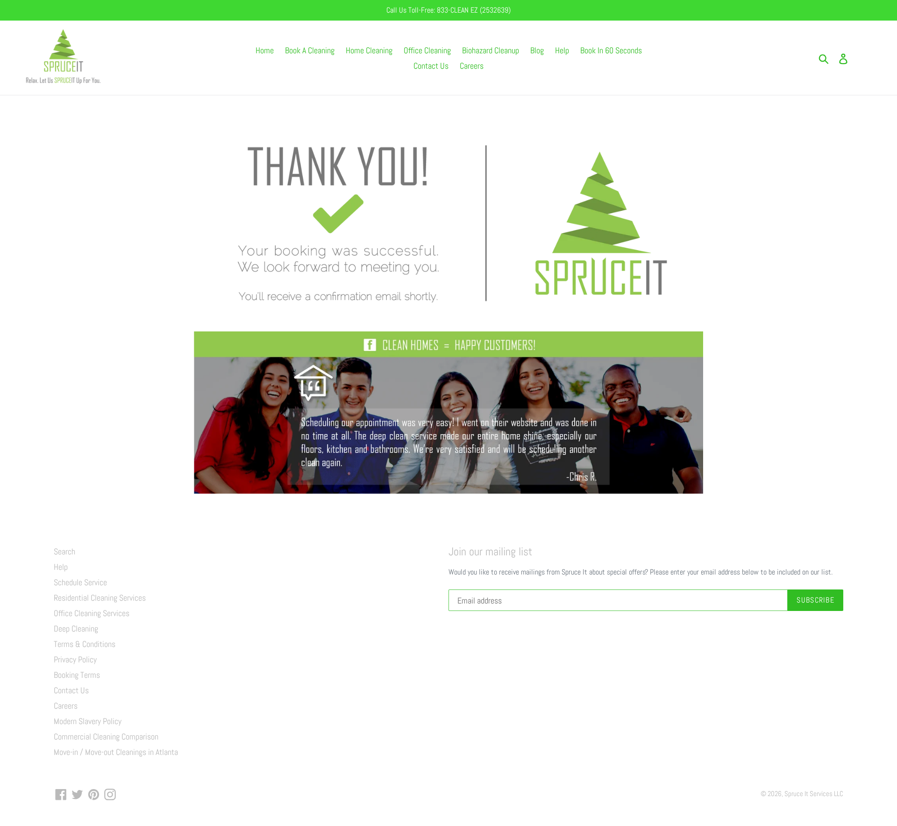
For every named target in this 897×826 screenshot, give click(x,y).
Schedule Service (80, 582)
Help (562, 50)
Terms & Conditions (84, 644)
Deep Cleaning (76, 628)
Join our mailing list (490, 552)
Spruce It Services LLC (813, 793)
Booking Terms (77, 674)
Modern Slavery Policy (87, 721)
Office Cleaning (427, 50)
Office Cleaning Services (91, 613)
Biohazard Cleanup (490, 50)
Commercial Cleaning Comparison (106, 736)
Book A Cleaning (310, 50)
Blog (537, 50)
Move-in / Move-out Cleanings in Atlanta (116, 752)
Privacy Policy (75, 659)
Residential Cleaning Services (100, 597)
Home (265, 50)
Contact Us (430, 65)
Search (64, 551)
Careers (472, 65)
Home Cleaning (369, 50)
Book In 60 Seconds (611, 50)
